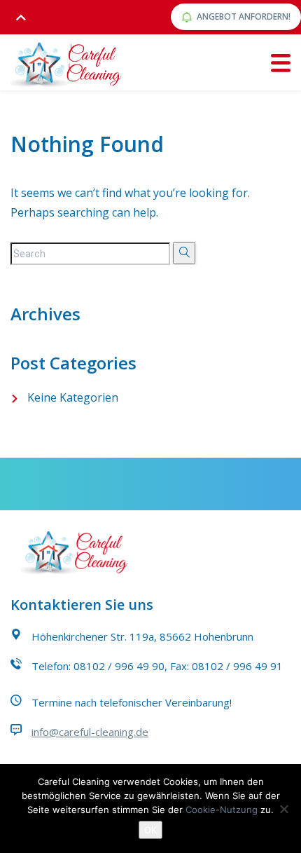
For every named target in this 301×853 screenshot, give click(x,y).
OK (150, 829)
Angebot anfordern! (243, 16)
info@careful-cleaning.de (89, 732)
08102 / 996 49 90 (119, 666)
